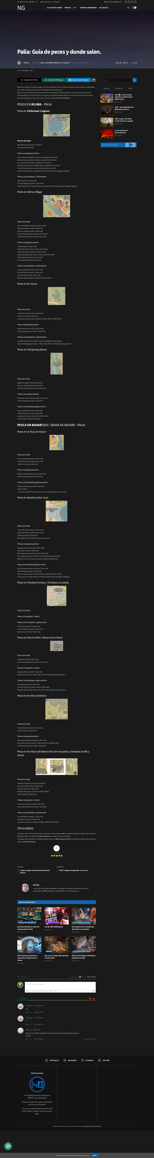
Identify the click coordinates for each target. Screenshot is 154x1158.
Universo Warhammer (46, 2)
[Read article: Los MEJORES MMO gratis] (57, 915)
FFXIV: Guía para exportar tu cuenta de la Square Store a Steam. (27, 957)
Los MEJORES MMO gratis (54, 927)
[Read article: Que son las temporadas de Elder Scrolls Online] (57, 944)
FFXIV (20, 951)
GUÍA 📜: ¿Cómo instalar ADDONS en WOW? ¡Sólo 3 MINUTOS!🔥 (124, 97)
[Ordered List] (38, 991)
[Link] (50, 991)
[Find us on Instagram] (128, 2)
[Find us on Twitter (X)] (125, 2)
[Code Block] (47, 991)
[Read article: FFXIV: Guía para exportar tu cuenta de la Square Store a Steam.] (29, 944)
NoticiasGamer (64, 98)
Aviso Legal (86, 1126)
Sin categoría (64, 63)
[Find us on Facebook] (132, 2)
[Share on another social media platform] (93, 80)
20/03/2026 (35, 63)
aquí (63, 833)
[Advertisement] (119, 166)
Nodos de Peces (30, 842)
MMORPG (31, 2)
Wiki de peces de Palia (63, 839)
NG (21, 8)
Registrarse (119, 2)
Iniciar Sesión (109, 2)
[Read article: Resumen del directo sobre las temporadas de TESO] (29, 915)
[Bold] (26, 991)
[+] (56, 991)
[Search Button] (128, 8)
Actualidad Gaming (22, 2)
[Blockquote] (44, 991)
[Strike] (35, 991)
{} (53, 991)
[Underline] (32, 991)
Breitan (26, 63)
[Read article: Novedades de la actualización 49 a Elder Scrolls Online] (84, 915)
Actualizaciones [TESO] (27, 922)
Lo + (36, 2)
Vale (94, 1155)
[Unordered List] (41, 991)
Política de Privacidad (95, 1126)
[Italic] (29, 991)
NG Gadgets (56, 2)
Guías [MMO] (49, 63)
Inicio (18, 70)
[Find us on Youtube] (135, 2)
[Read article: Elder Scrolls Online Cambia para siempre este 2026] (84, 944)
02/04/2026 (22, 932)
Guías (42, 63)
